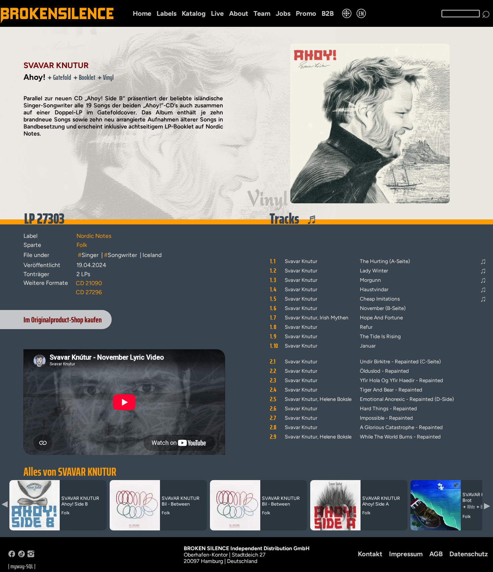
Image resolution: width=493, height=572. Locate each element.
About (238, 13)
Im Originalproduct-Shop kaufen (62, 319)
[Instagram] (30, 555)
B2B (328, 13)
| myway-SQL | (22, 566)
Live (217, 13)
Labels (166, 13)
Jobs (283, 13)
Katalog (194, 13)
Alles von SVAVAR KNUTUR (69, 471)
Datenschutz (468, 554)
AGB (436, 554)
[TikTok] (21, 555)
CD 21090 (89, 283)
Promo (306, 13)
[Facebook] (11, 555)
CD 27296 (89, 292)
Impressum (406, 554)
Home (142, 13)
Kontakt (370, 554)
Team (262, 13)
